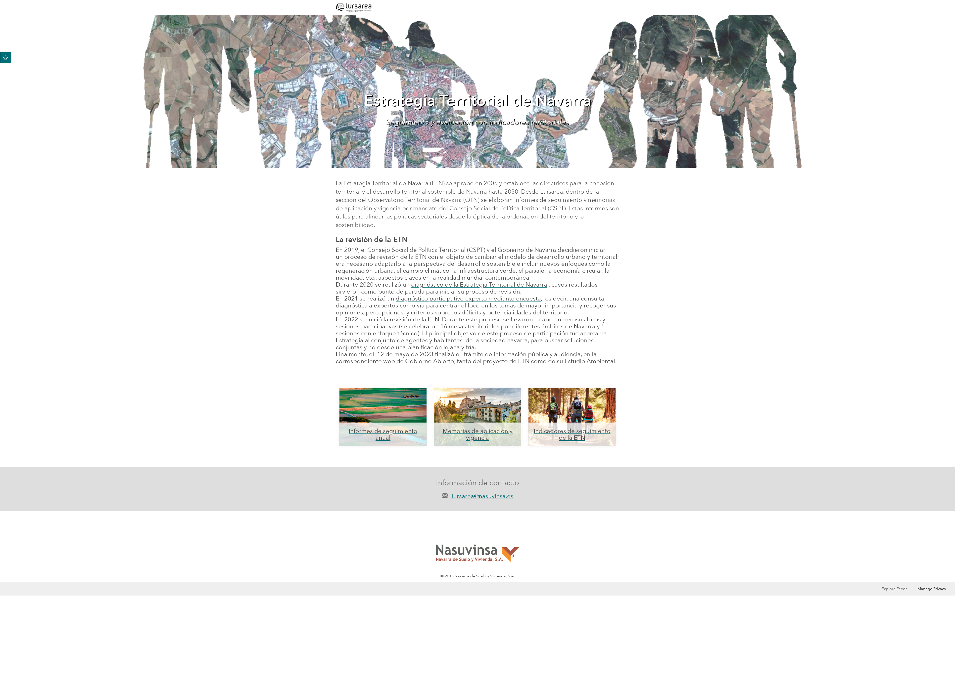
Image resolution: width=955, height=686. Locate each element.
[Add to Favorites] (5, 57)
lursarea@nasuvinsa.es (481, 496)
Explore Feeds (894, 588)
